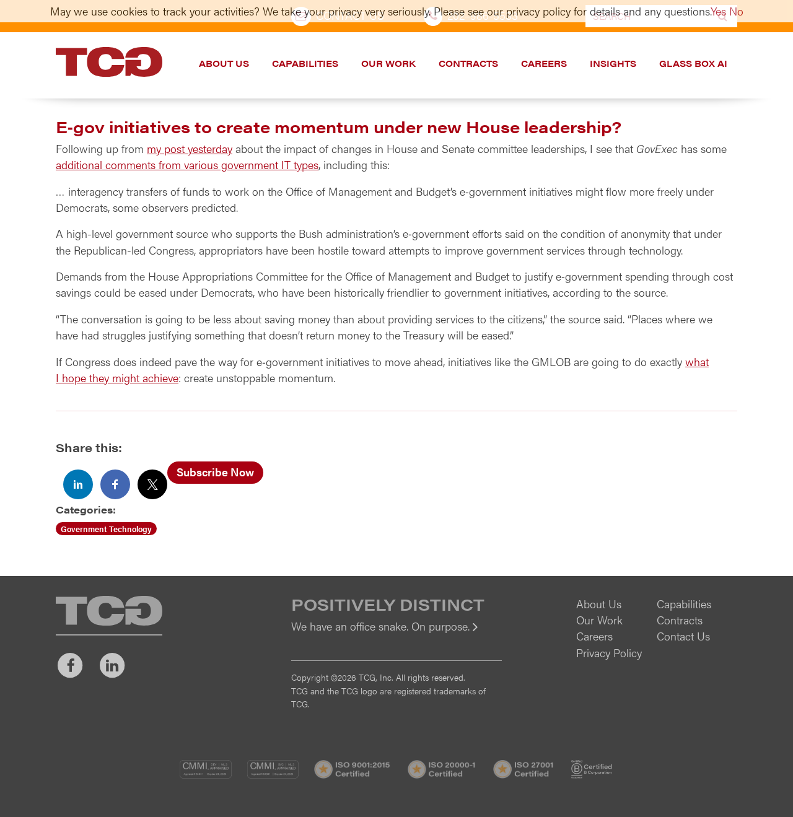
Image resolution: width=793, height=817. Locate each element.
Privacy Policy (609, 652)
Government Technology (106, 529)
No (736, 11)
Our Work (388, 63)
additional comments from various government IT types (187, 164)
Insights (613, 63)
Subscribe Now (215, 471)
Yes (718, 11)
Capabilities (305, 63)
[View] (396, 634)
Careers (544, 63)
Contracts (468, 63)
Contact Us (683, 636)
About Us (224, 63)
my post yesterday (189, 148)
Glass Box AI (693, 63)
